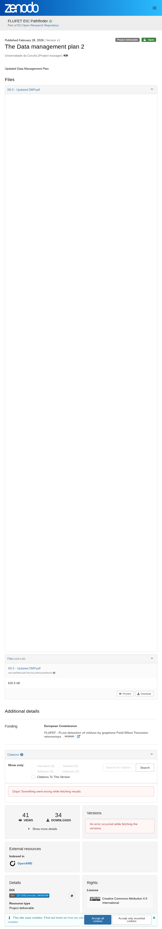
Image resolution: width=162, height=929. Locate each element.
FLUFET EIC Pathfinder (28, 21)
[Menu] (154, 8)
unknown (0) (70, 771)
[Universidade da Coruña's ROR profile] (65, 55)
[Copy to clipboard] (72, 895)
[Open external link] (80, 736)
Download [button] (146, 693)
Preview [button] (127, 693)
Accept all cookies (98, 920)
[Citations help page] (22, 754)
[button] (81, 90)
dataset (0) (70, 766)
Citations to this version (53, 777)
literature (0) (46, 766)
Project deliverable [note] (127, 40)
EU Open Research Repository (38, 25)
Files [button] (16, 658)
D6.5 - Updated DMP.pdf (24, 668)
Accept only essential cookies (132, 920)
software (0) (45, 771)
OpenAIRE (25, 863)
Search (145, 767)
